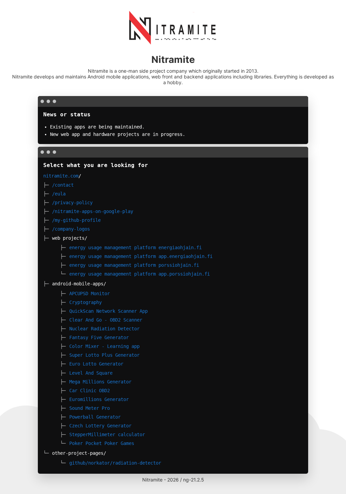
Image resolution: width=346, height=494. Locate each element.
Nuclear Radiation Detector (104, 328)
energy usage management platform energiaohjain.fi (135, 247)
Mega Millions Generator (100, 381)
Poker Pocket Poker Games (101, 443)
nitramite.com (60, 176)
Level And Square (91, 373)
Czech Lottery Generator (100, 425)
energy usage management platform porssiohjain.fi (134, 265)
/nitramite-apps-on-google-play (92, 211)
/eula (59, 193)
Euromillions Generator (99, 399)
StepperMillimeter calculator (107, 434)
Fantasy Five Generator (99, 337)
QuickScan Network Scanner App (108, 311)
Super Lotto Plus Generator (104, 355)
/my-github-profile (76, 220)
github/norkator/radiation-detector (115, 463)
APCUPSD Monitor (89, 293)
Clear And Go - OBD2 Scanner (105, 320)
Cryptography (85, 302)
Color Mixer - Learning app (104, 346)
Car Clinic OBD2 (89, 390)
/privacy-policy (72, 202)
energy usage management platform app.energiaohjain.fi (141, 256)
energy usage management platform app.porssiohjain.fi (139, 274)
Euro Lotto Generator (96, 364)
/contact (63, 185)
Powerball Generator (95, 417)
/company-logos (71, 229)
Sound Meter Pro (89, 408)
